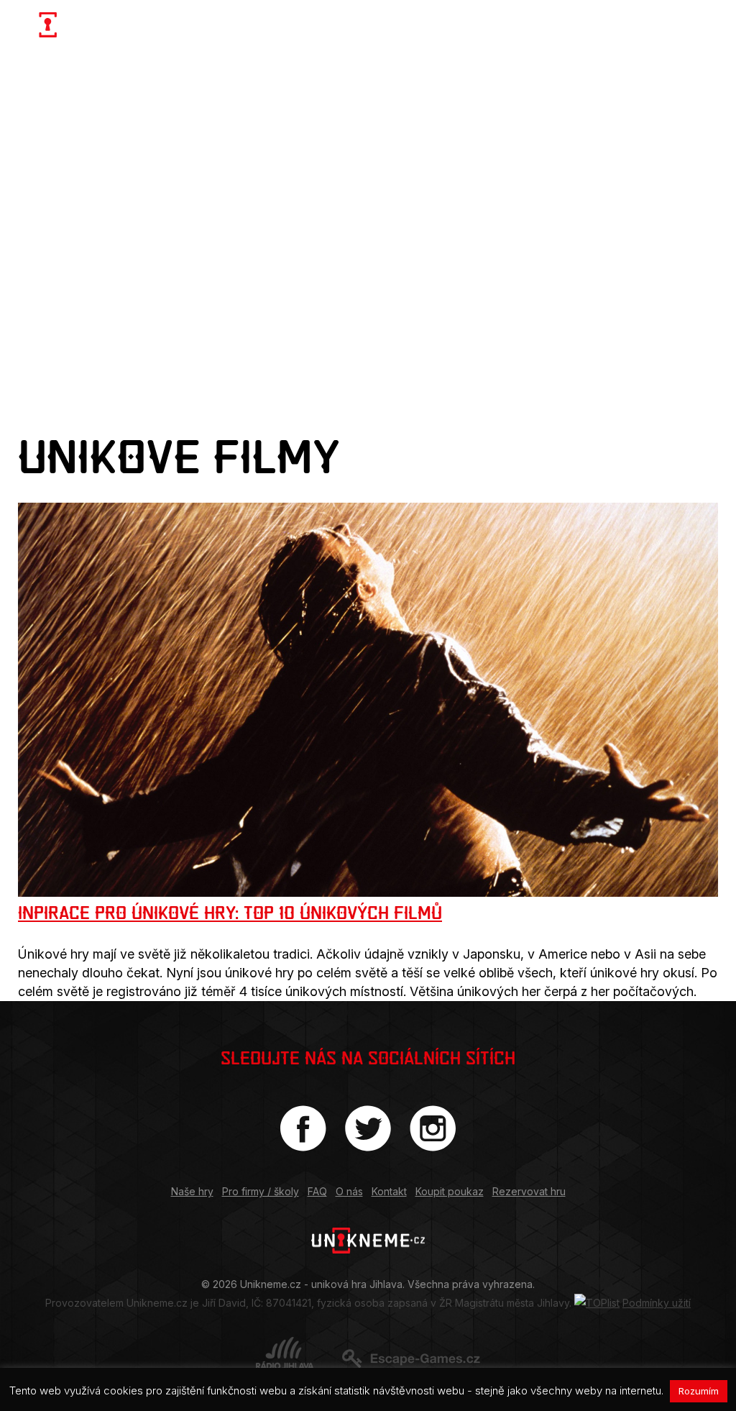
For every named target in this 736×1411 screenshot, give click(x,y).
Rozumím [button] (698, 1391)
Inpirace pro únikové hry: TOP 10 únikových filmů (230, 913)
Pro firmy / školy (260, 1191)
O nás (349, 1191)
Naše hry (192, 1191)
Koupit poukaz (449, 1191)
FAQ (317, 1191)
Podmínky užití (656, 1303)
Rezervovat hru (529, 1191)
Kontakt (389, 1191)
